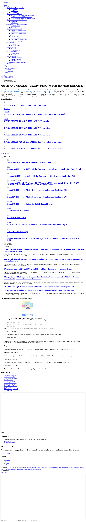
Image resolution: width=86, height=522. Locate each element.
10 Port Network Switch (10, 378)
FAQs (5, 66)
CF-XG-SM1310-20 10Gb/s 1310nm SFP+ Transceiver (27, 128)
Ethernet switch (11, 47)
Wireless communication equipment (16, 62)
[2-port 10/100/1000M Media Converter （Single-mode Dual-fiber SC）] (8, 194)
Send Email (4, 472)
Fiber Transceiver (12, 51)
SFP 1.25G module (16, 59)
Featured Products (31, 467)
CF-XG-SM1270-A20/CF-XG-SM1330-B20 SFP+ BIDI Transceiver (33, 142)
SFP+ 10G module (16, 60)
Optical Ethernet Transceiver (15, 469)
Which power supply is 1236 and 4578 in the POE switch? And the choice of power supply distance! (38, 269)
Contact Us (7, 72)
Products (6, 6)
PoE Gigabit (14, 21)
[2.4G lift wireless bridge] (8, 229)
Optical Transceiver (59, 467)
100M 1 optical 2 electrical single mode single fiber (29, 162)
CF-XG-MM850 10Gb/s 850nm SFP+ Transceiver (25, 105)
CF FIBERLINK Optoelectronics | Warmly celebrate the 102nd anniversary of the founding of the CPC (39, 287)
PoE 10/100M (14, 23)
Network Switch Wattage (10, 383)
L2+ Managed (14, 11)
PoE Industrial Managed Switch (15, 8)
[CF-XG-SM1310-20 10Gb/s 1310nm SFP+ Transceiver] (5, 125)
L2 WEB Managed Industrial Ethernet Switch (23, 18)
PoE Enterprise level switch (14, 29)
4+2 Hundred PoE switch (18, 211)
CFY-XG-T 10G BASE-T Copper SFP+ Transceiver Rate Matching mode (38, 225)
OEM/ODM (7, 63)
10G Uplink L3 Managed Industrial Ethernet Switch (24, 15)
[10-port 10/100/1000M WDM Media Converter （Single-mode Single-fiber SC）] (8, 174)
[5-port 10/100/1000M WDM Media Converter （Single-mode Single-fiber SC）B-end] (8, 167)
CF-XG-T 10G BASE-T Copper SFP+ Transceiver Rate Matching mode (35, 114)
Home (5, 5)
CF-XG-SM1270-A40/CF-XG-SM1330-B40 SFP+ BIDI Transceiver (33, 149)
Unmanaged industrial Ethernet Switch (17, 24)
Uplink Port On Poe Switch (21, 91)
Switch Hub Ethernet (9, 384)
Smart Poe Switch (9, 387)
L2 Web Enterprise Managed (18, 38)
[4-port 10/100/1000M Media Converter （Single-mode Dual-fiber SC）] (8, 187)
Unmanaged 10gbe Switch (11, 375)
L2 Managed (14, 12)
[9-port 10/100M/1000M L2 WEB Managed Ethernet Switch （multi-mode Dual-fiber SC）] (8, 236)
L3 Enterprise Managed (17, 41)
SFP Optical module (12, 56)
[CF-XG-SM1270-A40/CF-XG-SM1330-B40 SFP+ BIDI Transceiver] (6, 146)
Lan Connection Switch (7, 91)
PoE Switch (10, 42)
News (5, 65)
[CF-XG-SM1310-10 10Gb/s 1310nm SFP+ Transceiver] (6, 132)
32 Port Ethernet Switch (10, 386)
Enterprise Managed (16, 36)
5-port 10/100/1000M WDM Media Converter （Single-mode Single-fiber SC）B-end (44, 169)
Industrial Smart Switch (10, 390)
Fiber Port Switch (8, 380)
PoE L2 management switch (18, 32)
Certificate (10, 71)
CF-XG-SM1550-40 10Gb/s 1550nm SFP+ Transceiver (27, 121)
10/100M (13, 27)
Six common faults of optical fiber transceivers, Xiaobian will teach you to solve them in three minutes (39, 290)
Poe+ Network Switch (48, 467)
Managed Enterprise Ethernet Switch (17, 35)
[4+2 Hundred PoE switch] (9, 208)
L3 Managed (14, 9)
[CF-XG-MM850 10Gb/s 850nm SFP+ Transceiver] (5, 102)
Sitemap (39, 467)
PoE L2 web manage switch (18, 33)
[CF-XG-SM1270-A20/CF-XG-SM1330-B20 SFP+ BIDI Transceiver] (6, 139)
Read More (7, 109)
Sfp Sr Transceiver (48, 91)
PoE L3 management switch (18, 30)
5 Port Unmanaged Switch (11, 389)
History (9, 69)
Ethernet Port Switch (9, 381)
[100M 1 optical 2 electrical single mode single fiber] (8, 160)
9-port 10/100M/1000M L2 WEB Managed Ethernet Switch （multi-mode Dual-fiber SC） (43, 239)
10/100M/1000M (15, 26)
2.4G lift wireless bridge (17, 231)
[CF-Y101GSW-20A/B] (8, 215)
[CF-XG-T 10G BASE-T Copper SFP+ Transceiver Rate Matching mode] (6, 112)
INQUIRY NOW (5, 453)
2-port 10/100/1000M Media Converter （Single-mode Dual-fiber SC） (38, 197)
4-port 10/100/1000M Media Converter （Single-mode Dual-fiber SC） (38, 190)
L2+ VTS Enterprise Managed (19, 39)
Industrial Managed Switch (14, 14)
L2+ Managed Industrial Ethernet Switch (21, 17)
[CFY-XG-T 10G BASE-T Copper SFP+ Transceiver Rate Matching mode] (10, 222)
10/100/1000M (15, 53)
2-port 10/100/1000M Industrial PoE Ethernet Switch (30, 204)
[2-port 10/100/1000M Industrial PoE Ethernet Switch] (10, 201)
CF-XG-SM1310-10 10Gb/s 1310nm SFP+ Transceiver (27, 135)
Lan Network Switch (9, 377)
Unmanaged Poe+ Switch (72, 467)
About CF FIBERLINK (10, 68)
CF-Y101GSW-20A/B (16, 218)
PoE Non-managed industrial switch (17, 20)
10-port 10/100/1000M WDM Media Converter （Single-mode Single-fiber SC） (42, 176)
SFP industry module (16, 57)
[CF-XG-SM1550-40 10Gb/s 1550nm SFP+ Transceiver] (6, 119)
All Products (37, 469)
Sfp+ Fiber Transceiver (36, 91)
